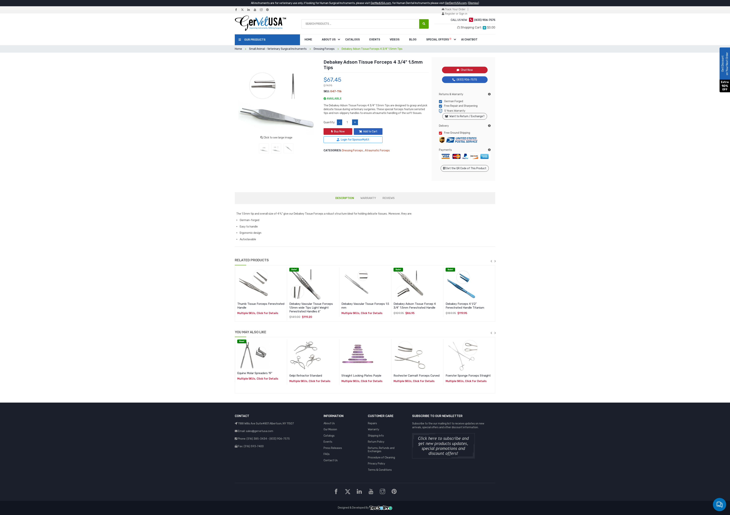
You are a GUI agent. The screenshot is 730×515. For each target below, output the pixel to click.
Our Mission (330, 429)
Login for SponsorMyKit (355, 139)
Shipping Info (376, 435)
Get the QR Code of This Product (465, 168)
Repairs (372, 423)
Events (374, 39)
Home (308, 39)
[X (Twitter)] (244, 10)
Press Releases (333, 448)
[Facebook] (237, 10)
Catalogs (352, 39)
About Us (329, 39)
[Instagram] (263, 10)
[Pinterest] (269, 10)
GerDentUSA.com (456, 3)
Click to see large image (277, 137)
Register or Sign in (455, 13)
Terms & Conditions (380, 470)
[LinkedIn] (250, 10)
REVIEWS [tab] (388, 198)
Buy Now (339, 131)
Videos (394, 39)
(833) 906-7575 (467, 79)
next (495, 261)
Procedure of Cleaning (381, 457)
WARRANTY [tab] (368, 198)
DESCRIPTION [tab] (344, 198)
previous (491, 261)
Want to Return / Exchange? (466, 116)
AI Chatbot (469, 39)
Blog (413, 39)
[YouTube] (256, 10)
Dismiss (473, 3)
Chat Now (467, 70)
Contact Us (331, 460)
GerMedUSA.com (381, 3)
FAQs (327, 454)
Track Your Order (454, 9)
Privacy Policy (376, 463)
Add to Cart (370, 131)
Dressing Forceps (352, 150)
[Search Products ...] (424, 24)
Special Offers (437, 39)
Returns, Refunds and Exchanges (381, 449)
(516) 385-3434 (257, 438)
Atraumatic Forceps (377, 150)
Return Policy (376, 441)
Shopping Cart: (477, 27)
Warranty (373, 429)
